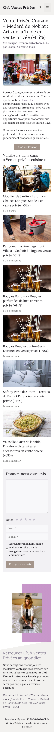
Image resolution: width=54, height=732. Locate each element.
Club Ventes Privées (19, 7)
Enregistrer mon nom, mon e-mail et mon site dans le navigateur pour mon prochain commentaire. (27, 549)
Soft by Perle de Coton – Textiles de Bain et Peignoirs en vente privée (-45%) (26, 396)
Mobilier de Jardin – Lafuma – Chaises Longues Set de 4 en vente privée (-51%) (24, 200)
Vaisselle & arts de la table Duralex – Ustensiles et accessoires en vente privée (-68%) (23, 448)
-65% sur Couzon (27, 147)
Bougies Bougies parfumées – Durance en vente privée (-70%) (25, 348)
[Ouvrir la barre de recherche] (40, 7)
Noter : (10, 519)
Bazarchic (28, 100)
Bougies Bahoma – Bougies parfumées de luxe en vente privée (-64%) (22, 300)
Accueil (24, 695)
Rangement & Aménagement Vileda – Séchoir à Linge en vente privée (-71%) (27, 250)
